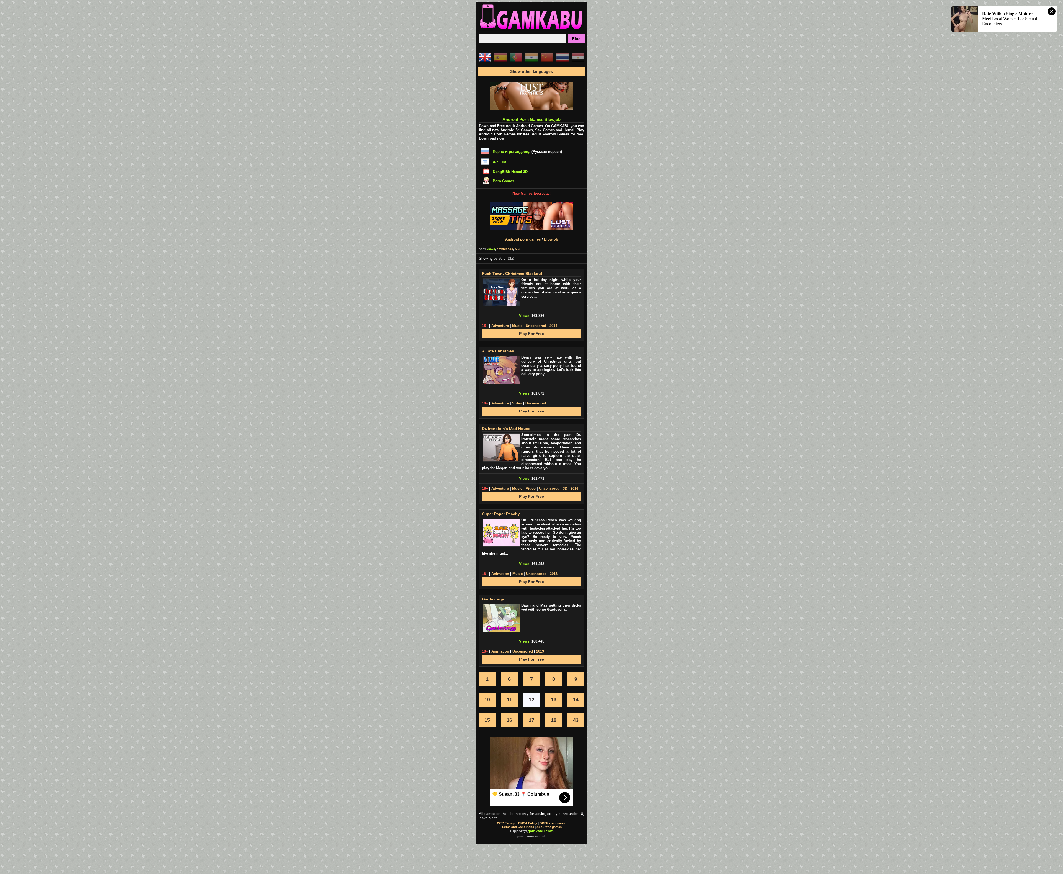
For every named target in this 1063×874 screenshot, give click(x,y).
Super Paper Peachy (501, 514)
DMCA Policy (527, 823)
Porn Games (503, 181)
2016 (574, 488)
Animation (500, 574)
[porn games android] (531, 29)
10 (487, 699)
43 (576, 720)
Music (517, 326)
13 (553, 699)
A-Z (517, 249)
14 (576, 699)
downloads (505, 249)
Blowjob (551, 239)
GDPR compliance (553, 823)
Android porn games (523, 239)
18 (553, 720)
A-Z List (499, 162)
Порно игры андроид (511, 151)
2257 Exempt (506, 823)
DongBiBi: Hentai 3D (510, 172)
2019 (540, 651)
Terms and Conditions (518, 827)
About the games (549, 827)
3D (565, 488)
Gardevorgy (493, 599)
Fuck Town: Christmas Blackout (512, 273)
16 (509, 720)
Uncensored (536, 326)
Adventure (500, 326)
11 (509, 699)
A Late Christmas (498, 351)
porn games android (531, 836)
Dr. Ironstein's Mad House (506, 428)
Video (517, 403)
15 (487, 720)
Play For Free (531, 333)
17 (531, 720)
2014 (553, 326)
